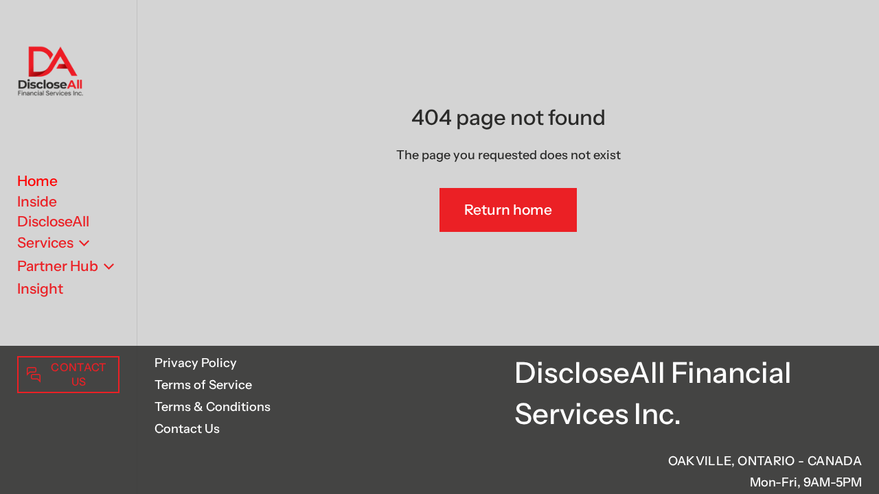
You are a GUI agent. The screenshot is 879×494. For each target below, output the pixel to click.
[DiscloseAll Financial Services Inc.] (50, 72)
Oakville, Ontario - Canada (765, 461)
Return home (508, 209)
